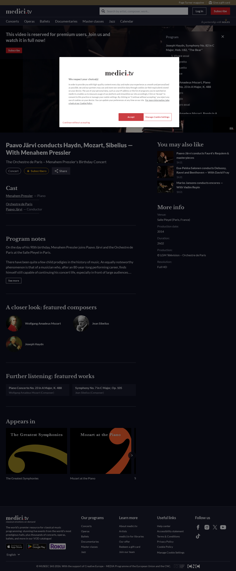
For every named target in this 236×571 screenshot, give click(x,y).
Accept (131, 117)
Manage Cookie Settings (157, 117)
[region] (119, 92)
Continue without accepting (76, 122)
